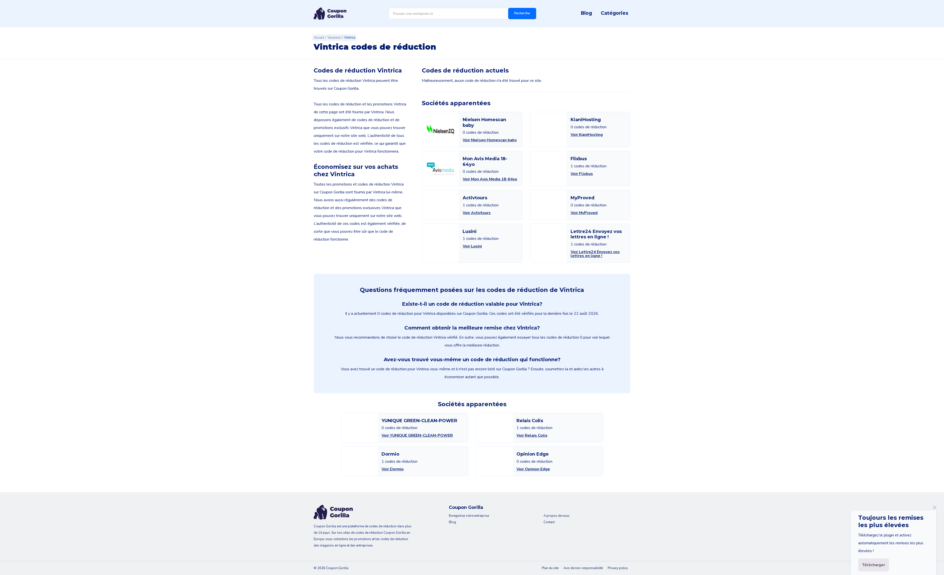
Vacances (334, 37)
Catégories (614, 13)
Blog (586, 13)
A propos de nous (557, 516)
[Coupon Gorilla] (330, 13)
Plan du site (550, 568)
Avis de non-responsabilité (583, 568)
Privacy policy (618, 568)
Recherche (522, 13)
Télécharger (873, 565)
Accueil (319, 37)
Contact (549, 522)
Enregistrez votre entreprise (469, 516)
